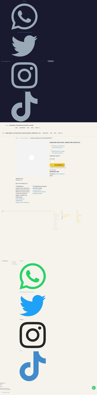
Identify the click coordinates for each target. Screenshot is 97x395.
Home (16, 127)
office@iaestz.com (66, 214)
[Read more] (67, 133)
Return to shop (5, 392)
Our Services (22, 127)
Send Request (58, 165)
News (32, 127)
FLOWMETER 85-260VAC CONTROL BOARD (39, 192)
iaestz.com (65, 216)
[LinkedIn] (57, 175)
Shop (28, 127)
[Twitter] (55, 175)
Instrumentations (24, 138)
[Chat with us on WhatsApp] (94, 387)
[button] (64, 133)
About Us (37, 127)
